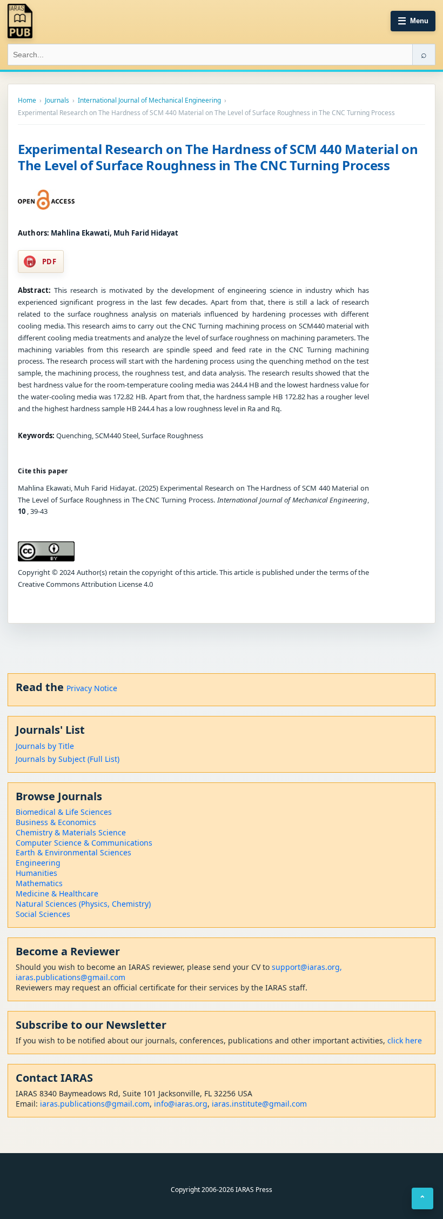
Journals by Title (45, 746)
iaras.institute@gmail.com (259, 1104)
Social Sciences (43, 914)
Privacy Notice (91, 688)
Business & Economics (56, 822)
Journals (57, 100)
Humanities (36, 873)
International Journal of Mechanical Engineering (149, 100)
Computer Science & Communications (84, 843)
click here (404, 1040)
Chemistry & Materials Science (71, 832)
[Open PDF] (46, 200)
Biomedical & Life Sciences (64, 812)
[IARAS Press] (20, 21)
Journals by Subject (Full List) (67, 759)
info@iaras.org (180, 1104)
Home (27, 100)
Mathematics (39, 883)
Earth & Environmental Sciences (73, 852)
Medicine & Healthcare (57, 893)
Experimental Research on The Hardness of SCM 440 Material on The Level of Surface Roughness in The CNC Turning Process (218, 157)
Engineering (38, 863)
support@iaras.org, (307, 967)
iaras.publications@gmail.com (70, 977)
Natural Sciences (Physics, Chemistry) (83, 904)
